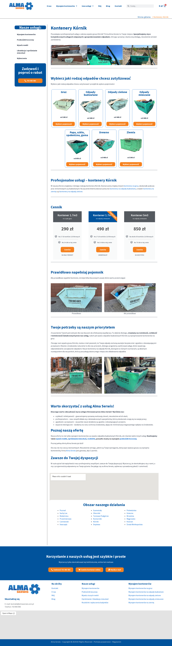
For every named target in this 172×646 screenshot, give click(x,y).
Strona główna (144, 17)
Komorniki (97, 519)
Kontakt (118, 6)
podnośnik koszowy (128, 439)
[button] (53, 55)
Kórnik (96, 521)
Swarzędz (63, 524)
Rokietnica (64, 516)
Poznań (63, 510)
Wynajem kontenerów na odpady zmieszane (145, 599)
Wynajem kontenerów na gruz (140, 588)
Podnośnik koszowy (25, 40)
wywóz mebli (61, 439)
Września (130, 516)
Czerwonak (64, 521)
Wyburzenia (22, 58)
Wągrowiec (131, 519)
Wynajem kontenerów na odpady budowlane (146, 592)
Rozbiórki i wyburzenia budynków (95, 602)
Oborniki (96, 513)
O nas (49, 6)
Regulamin (116, 642)
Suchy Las (63, 513)
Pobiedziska (131, 510)
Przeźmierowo (65, 519)
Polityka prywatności (102, 642)
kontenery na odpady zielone (70, 191)
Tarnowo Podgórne (101, 516)
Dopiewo (96, 524)
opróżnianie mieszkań (77, 439)
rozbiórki (91, 439)
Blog (108, 6)
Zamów (67, 249)
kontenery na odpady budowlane (123, 188)
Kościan (130, 521)
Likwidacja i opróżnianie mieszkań (27, 51)
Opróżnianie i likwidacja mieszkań (95, 599)
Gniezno (130, 513)
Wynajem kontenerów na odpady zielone (144, 595)
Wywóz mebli (22, 45)
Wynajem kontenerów (65, 6)
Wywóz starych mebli (90, 595)
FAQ (99, 6)
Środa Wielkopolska (135, 524)
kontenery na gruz (131, 186)
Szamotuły (97, 510)
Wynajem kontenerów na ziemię (141, 602)
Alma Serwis (71, 450)
